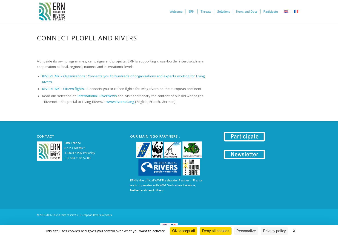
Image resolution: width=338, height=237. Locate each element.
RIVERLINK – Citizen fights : (64, 88)
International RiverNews (97, 95)
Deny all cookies (215, 231)
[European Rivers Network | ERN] (52, 11)
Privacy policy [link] (274, 231)
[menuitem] (176, 11)
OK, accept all (183, 231)
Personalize (246, 231)
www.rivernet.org (120, 101)
